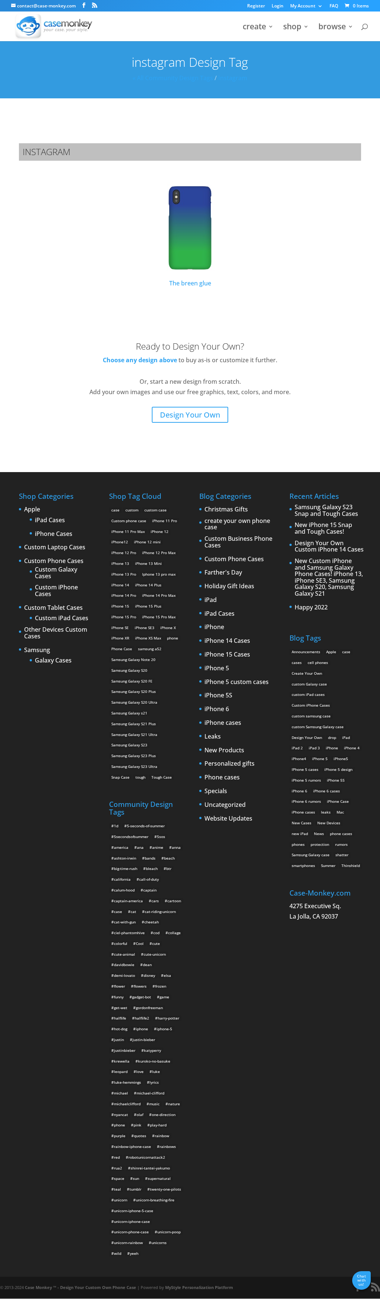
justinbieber (124, 1050)
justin (119, 1039)
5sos (161, 836)
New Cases (301, 822)
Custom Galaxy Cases (56, 572)
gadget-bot (141, 996)
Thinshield (350, 865)
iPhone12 (119, 541)
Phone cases (222, 777)
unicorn (120, 1200)
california (122, 879)
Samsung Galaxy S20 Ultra (134, 702)
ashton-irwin (125, 858)
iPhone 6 (216, 709)
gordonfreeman (149, 1007)
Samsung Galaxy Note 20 (133, 659)
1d (116, 825)
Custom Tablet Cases (53, 608)
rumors (341, 844)
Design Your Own (190, 415)
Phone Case (121, 648)
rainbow (162, 1135)
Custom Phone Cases (53, 561)
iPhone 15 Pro (123, 616)
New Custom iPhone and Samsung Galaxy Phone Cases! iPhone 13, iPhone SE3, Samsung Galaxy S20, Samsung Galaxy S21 (329, 577)
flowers (140, 986)
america (121, 847)
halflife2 (142, 1018)
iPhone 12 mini (147, 541)
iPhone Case (338, 801)
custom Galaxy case (309, 684)
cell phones (318, 662)
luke (156, 1071)
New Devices (328, 822)
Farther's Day (223, 572)
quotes (140, 1135)
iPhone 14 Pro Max (159, 595)
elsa (167, 975)
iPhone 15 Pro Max (159, 616)
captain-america (128, 900)
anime (157, 847)
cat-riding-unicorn (160, 911)
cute (156, 943)
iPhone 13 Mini (148, 563)
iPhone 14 (120, 585)
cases (297, 662)
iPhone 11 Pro (164, 520)
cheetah (151, 922)
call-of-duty (149, 879)
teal (117, 1189)
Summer (328, 865)
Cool (140, 943)
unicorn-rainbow (128, 1242)
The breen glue (190, 283)
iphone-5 (164, 1028)
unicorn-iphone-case (132, 1221)
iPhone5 (341, 758)
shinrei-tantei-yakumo (150, 1168)
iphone (142, 1028)
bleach (152, 868)
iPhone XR (120, 638)
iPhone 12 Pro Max (159, 552)
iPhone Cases (53, 534)
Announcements (306, 651)
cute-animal (124, 954)
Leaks (212, 736)
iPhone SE (120, 627)
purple (119, 1135)
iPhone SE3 (144, 627)
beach (169, 858)
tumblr (135, 1189)
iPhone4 (299, 758)
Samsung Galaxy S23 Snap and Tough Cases (326, 510)
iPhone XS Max (148, 638)
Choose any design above (140, 360)
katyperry (152, 1050)
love (140, 1071)
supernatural (159, 1178)
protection (320, 844)
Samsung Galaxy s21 (129, 713)
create (254, 28)
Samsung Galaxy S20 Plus (133, 691)
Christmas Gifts (226, 509)
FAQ (334, 6)
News (319, 833)
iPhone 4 (352, 747)
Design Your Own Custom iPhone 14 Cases (329, 546)
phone (172, 638)
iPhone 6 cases (326, 791)
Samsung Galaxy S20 (129, 670)
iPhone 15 (120, 606)
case (115, 510)
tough (140, 777)
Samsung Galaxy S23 (129, 744)
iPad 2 (297, 747)
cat (133, 911)
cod (156, 932)
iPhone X (168, 627)
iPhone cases (222, 723)
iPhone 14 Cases (227, 641)
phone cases (341, 833)
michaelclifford (127, 1103)
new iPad (300, 833)
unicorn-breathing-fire (155, 1200)
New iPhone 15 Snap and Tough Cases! (323, 528)
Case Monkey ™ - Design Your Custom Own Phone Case (80, 1287)
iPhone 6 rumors (306, 801)
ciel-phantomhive (129, 932)
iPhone (214, 627)
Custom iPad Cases (61, 618)
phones (298, 844)
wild (117, 1253)
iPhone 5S (218, 695)
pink (137, 1125)
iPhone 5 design (338, 769)
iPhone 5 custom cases (236, 682)
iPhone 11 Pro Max (128, 531)
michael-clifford (150, 1093)
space (119, 1178)
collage (174, 932)
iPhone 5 (216, 668)
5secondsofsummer (131, 836)
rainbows (168, 1146)
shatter (341, 854)
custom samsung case (311, 716)
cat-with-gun (125, 922)
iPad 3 (314, 747)
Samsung (37, 650)
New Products (224, 750)
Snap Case (120, 777)
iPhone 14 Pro (123, 595)
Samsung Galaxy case (311, 854)
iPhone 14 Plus (148, 585)
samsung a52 (149, 648)
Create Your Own (307, 673)
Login (278, 6)
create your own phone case (237, 524)
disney (149, 975)
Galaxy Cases (53, 660)
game (164, 996)
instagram (232, 78)
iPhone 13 (120, 563)
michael (121, 1093)
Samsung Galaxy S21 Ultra (134, 734)
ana (140, 847)
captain (150, 890)
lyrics (154, 1082)
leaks (326, 812)
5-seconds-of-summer (146, 825)
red (117, 1157)
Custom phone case (128, 520)
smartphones (303, 865)
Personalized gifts (229, 763)
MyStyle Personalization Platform (199, 1287)
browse (332, 28)
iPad (210, 600)
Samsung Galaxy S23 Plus (133, 755)
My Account (302, 6)
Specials (215, 791)
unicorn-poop (169, 1231)
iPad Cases (50, 520)
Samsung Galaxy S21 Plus (133, 723)
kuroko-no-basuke (154, 1061)
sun (136, 1178)
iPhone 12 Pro (123, 552)
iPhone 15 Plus (148, 606)
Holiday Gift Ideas (229, 586)
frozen (160, 986)
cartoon (174, 900)
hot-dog (120, 1028)
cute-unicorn (155, 954)
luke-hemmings (127, 1082)
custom (131, 510)
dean (147, 964)
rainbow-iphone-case (132, 1146)
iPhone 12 (159, 531)
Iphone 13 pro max (159, 574)
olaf (140, 1114)
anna (176, 847)
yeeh (134, 1253)
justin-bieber (143, 1039)
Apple (32, 509)
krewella (122, 1061)
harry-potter (168, 1018)
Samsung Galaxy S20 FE (132, 681)
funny (119, 996)
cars (155, 900)
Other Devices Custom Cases (55, 632)
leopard (121, 1071)
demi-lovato (124, 975)
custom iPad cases (308, 694)
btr (168, 868)
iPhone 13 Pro (123, 574)
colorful (120, 943)
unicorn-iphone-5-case (133, 1210)
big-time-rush (125, 868)
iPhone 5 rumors (306, 780)
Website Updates (228, 818)
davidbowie (124, 964)
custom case (155, 510)
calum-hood (124, 890)
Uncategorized (225, 805)
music (154, 1103)
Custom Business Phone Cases (238, 542)
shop (292, 28)
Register (256, 6)
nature (174, 1103)
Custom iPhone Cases (56, 590)
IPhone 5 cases (305, 769)
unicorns (159, 1242)
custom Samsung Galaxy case (318, 726)
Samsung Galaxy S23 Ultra (134, 766)
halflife (120, 1018)
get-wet (120, 1007)
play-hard (158, 1125)
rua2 (118, 1168)
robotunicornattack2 (146, 1157)
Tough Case (161, 777)
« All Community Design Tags (172, 78)
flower (119, 986)
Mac (340, 812)
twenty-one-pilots (165, 1189)
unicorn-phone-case (131, 1231)
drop (332, 737)
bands (150, 858)
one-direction (164, 1114)
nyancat (121, 1114)
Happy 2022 (311, 607)
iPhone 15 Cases (227, 654)
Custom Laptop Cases (54, 547)
